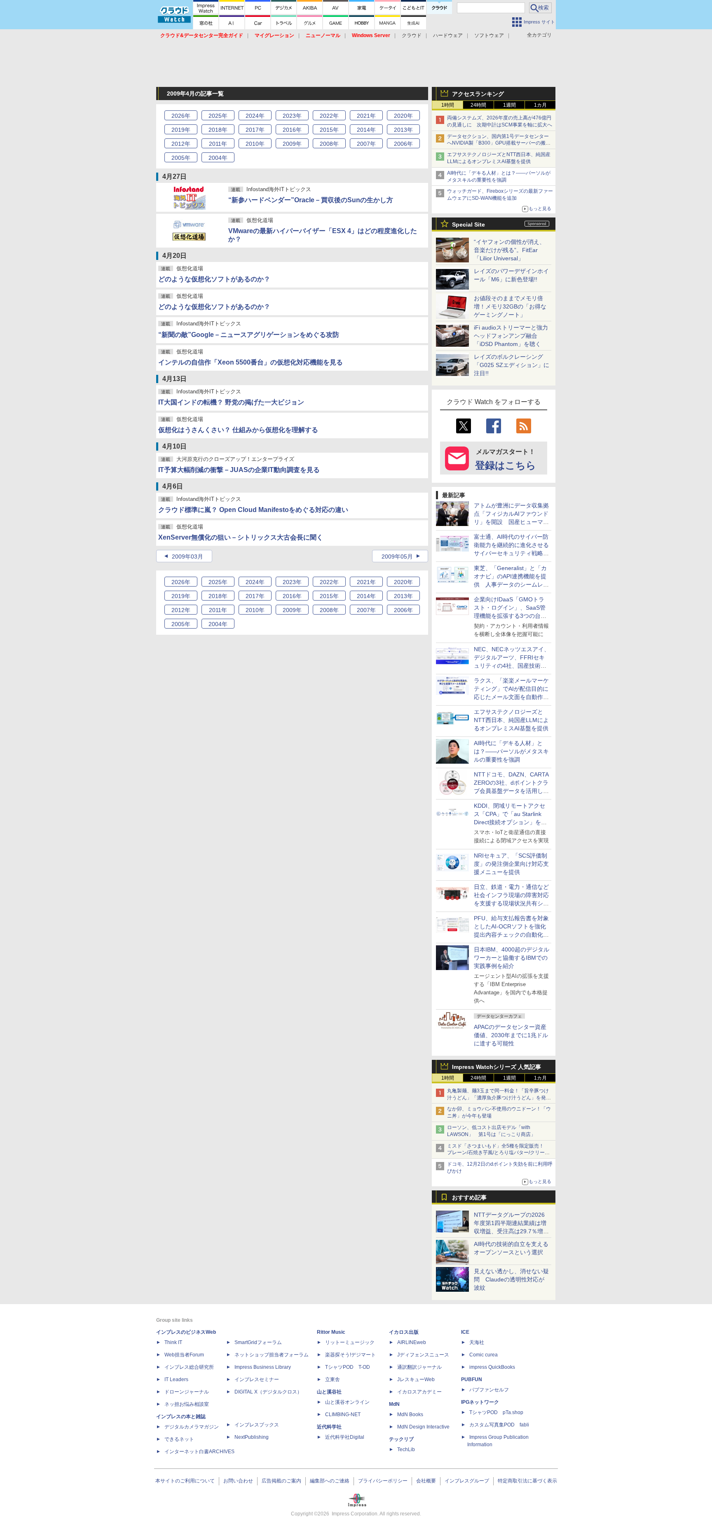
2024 (255, 115)
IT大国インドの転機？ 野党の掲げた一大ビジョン (231, 402)
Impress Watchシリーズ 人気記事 (496, 1067)
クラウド (412, 35)
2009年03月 (187, 556)
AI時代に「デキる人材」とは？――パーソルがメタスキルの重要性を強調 (511, 751)
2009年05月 (397, 556)
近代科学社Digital (344, 1437)
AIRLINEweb (411, 1342)
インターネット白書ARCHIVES (199, 1451)
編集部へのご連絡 (329, 1481)
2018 (217, 129)
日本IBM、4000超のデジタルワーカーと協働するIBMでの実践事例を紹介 (511, 957)
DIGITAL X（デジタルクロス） (268, 1392)
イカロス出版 (404, 1332)
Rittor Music (331, 1332)
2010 (255, 143)
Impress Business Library (262, 1367)
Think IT (173, 1342)
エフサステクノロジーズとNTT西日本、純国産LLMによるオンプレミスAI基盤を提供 (511, 720)
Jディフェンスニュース (423, 1355)
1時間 (447, 105)
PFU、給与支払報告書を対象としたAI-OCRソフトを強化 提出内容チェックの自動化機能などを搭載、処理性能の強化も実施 (513, 934)
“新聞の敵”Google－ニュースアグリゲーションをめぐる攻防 (248, 334)
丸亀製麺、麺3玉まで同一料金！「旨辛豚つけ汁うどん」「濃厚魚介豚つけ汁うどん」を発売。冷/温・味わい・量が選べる (498, 1098)
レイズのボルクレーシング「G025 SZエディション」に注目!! (511, 364)
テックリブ (401, 1439)
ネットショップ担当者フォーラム (271, 1355)
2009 (292, 143)
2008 (329, 143)
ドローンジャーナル (186, 1392)
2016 (292, 129)
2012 (180, 143)
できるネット (179, 1439)
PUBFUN (471, 1379)
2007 (366, 143)
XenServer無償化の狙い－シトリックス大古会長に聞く (240, 537)
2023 (292, 115)
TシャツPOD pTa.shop (496, 1412)
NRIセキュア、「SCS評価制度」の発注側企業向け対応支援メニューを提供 (511, 863)
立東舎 (332, 1379)
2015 (329, 129)
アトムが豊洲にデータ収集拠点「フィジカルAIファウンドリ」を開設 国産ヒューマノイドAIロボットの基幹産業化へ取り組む (511, 522)
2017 (255, 129)
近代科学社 (329, 1427)
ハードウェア (448, 35)
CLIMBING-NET (343, 1414)
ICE (465, 1332)
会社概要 (426, 1481)
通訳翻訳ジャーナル (419, 1367)
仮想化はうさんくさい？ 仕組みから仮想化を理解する (238, 429)
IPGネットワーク (480, 1402)
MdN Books (410, 1414)
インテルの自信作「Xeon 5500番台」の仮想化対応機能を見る (250, 362)
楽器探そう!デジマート (350, 1355)
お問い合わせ (238, 1481)
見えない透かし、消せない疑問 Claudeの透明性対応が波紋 (511, 1279)
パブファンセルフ (489, 1390)
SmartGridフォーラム (258, 1342)
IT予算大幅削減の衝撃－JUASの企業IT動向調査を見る (239, 469)
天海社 (476, 1342)
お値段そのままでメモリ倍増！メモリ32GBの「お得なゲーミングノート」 (510, 306)
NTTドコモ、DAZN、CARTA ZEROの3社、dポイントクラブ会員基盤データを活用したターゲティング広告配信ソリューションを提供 (511, 791)
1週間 (509, 105)
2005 (180, 157)
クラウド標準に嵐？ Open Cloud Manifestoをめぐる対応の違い (253, 509)
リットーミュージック (350, 1342)
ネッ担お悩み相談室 (186, 1404)
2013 (403, 129)
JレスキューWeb (416, 1379)
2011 (218, 143)
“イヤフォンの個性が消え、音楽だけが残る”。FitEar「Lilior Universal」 (509, 250)
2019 (180, 129)
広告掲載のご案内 (281, 1481)
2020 (403, 115)
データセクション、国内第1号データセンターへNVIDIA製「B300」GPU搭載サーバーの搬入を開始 (498, 143)
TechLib (406, 1449)
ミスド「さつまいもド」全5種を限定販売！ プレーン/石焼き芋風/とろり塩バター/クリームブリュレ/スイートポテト (498, 1153)
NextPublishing (251, 1437)
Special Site (468, 224)
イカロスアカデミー (419, 1392)
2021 (366, 115)
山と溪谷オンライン (347, 1402)
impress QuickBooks (492, 1367)
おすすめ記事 (469, 1197)
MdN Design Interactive (423, 1427)
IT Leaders (176, 1379)
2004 (217, 157)
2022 (329, 115)
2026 (180, 115)
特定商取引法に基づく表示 (527, 1481)
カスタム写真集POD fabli (499, 1425)
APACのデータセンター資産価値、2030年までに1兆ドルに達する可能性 (511, 1035)
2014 (366, 129)
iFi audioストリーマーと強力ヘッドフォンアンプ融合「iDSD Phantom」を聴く (511, 335)
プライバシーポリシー (383, 1481)
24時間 (478, 105)
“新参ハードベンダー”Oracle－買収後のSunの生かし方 (310, 199)
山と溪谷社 (329, 1392)
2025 (217, 115)
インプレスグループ (467, 1481)
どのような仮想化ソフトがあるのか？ (214, 279)
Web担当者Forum (184, 1355)
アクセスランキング (478, 94)
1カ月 (540, 105)
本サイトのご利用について (185, 1481)
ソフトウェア (489, 35)
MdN (394, 1404)
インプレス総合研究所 (189, 1367)
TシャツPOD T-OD (347, 1367)
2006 (403, 143)
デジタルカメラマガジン (191, 1427)
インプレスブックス (256, 1425)
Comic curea (483, 1355)
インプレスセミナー (256, 1379)
